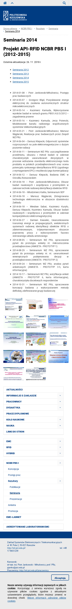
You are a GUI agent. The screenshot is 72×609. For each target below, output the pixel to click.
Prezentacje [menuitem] (16, 499)
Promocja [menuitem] (13, 511)
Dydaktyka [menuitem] (13, 407)
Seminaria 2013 (21, 73)
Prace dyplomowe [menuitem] (17, 413)
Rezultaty (40, 28)
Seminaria (53, 28)
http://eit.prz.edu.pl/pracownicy (34, 570)
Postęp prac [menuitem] (14, 475)
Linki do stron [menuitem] (15, 431)
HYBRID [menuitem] (10, 453)
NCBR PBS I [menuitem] (12, 463)
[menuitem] (60, 395)
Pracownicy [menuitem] (14, 401)
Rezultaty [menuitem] (13, 481)
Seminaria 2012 (21, 69)
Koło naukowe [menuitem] (15, 419)
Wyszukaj (64, 3)
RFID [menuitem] (8, 447)
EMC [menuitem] (8, 441)
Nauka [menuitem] (10, 425)
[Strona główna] (18, 16)
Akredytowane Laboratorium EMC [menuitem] (27, 526)
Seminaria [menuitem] (15, 493)
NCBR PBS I (26, 28)
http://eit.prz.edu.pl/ (16, 548)
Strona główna (10, 28)
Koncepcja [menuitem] (13, 469)
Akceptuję (60, 578)
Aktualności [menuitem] (14, 389)
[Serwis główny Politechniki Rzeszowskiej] (6, 3)
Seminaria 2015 (21, 81)
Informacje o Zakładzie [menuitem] (21, 395)
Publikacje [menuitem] (15, 487)
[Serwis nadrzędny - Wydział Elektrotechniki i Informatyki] (12, 3)
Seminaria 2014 (12, 31)
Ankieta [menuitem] (12, 505)
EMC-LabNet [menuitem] (13, 517)
